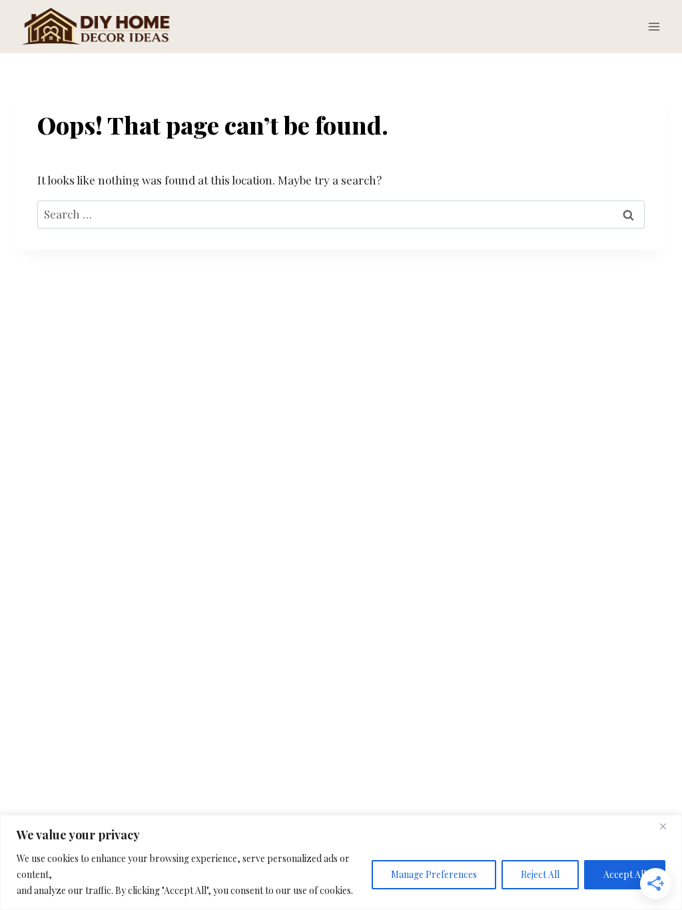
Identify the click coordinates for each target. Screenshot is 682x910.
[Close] (668, 826)
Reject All (540, 874)
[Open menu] (653, 26)
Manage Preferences (434, 874)
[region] (341, 862)
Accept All (624, 874)
